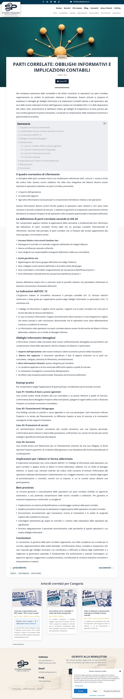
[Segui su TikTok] (58, 1)
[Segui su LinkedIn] (47, 1)
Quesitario (117, 13)
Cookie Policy (93, 695)
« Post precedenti (18, 644)
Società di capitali (98, 618)
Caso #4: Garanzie (32, 157)
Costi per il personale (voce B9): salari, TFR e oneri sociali (26, 612)
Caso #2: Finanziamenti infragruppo (40, 149)
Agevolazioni (82, 13)
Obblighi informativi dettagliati (33, 138)
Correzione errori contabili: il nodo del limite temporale (61, 612)
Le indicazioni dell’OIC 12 (31, 135)
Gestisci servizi (79, 685)
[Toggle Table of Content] (103, 123)
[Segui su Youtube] (54, 1)
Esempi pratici (26, 142)
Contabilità (63, 13)
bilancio (13, 573)
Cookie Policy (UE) (29, 689)
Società (72, 13)
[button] (120, 671)
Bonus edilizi (94, 13)
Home (59, 8)
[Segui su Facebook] (43, 1)
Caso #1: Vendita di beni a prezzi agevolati (42, 146)
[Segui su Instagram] (51, 1)
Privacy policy (101, 695)
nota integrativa (24, 573)
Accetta (80, 691)
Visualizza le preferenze (112, 691)
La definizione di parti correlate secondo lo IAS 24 (41, 131)
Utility (117, 8)
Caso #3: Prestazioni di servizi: (37, 153)
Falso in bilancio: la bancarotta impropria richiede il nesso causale (96, 613)
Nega (95, 691)
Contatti (94, 8)
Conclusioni (25, 168)
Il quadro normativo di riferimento (35, 127)
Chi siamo (77, 8)
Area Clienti (106, 8)
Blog (86, 8)
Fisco (55, 13)
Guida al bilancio (34, 616)
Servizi (67, 8)
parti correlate (36, 573)
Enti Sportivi (106, 13)
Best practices (26, 164)
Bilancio (62, 57)
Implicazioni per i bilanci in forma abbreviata (39, 160)
